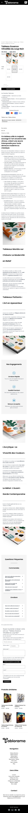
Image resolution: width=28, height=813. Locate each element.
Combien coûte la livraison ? (12, 608)
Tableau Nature (14, 756)
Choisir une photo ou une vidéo (12, 662)
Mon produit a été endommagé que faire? (12, 580)
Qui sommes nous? (14, 779)
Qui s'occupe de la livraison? (12, 613)
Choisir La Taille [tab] (5, 133)
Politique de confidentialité (14, 780)
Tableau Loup (16, 42)
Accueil (2, 42)
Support (3, 54)
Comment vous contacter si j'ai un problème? (13, 590)
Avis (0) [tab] (3, 130)
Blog (14, 763)
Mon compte (14, 783)
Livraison (14, 774)
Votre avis (6, 649)
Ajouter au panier (10, 89)
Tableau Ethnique (14, 757)
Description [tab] (4, 128)
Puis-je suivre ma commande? (12, 616)
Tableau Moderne (14, 753)
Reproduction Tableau (14, 759)
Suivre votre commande (14, 776)
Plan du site (14, 760)
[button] (9, 55)
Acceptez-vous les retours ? (12, 611)
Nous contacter (14, 762)
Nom (4, 664)
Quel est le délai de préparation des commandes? (12, 577)
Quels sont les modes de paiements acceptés (11, 584)
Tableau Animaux (9, 42)
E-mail (4, 670)
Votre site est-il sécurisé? (11, 587)
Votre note (6, 645)
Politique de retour (14, 777)
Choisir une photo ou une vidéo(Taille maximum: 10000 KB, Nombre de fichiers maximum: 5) (13, 658)
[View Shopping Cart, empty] (26, 2)
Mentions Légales (14, 782)
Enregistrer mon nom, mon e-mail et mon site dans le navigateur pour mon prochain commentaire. (13, 677)
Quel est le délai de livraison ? (12, 605)
